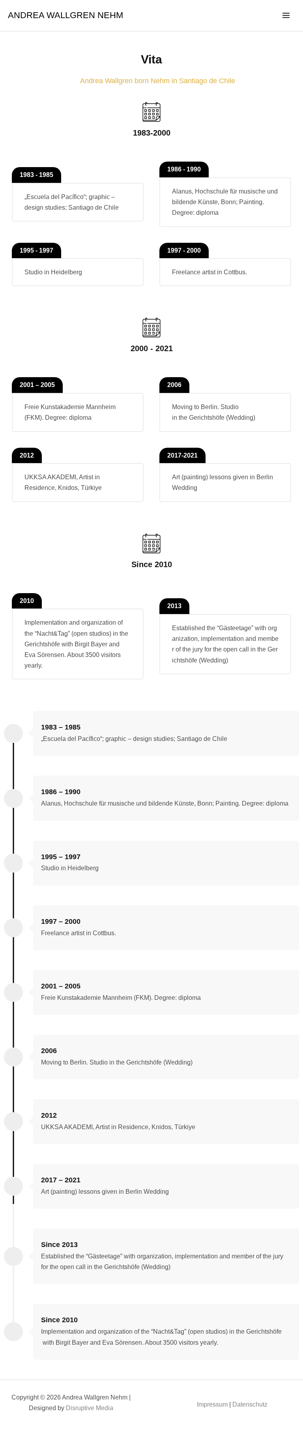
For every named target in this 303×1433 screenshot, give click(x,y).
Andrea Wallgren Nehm (65, 15)
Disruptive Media (89, 1408)
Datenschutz (249, 1404)
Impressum (212, 1404)
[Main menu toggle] (286, 15)
